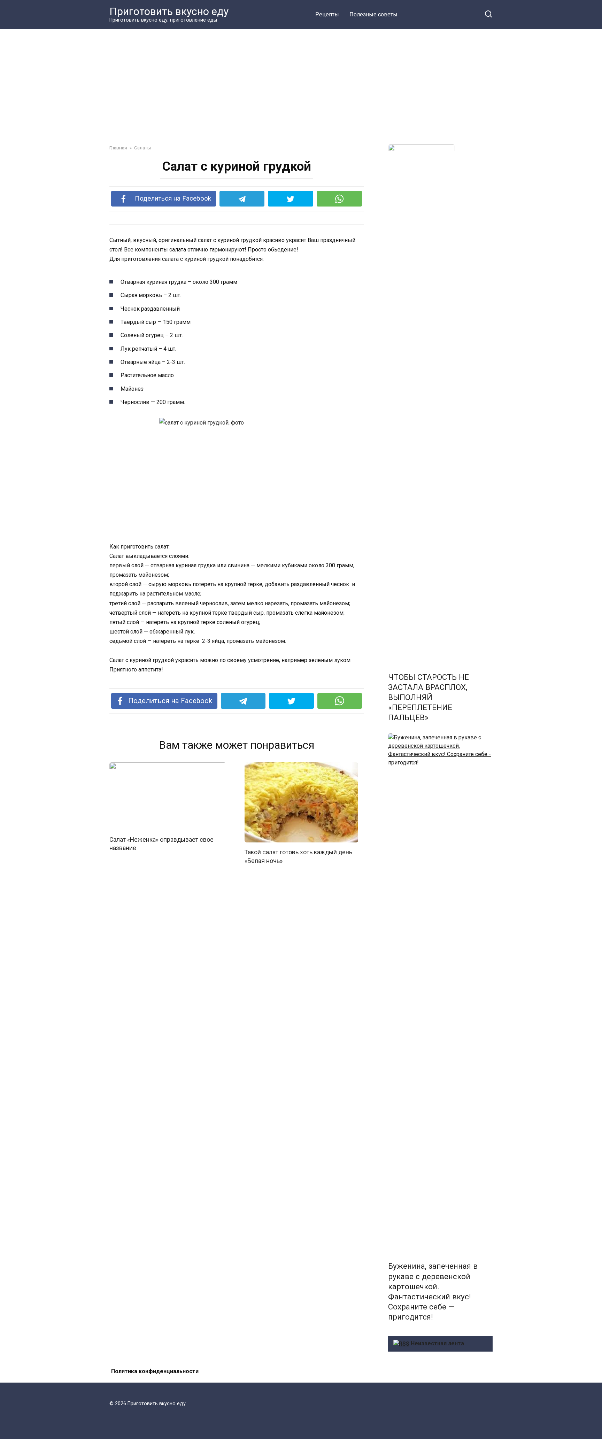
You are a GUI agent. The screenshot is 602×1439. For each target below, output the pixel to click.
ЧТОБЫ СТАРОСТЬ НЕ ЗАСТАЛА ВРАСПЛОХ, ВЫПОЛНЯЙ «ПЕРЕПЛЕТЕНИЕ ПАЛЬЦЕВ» (428, 697)
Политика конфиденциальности (155, 1371)
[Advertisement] (301, 81)
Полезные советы (373, 14)
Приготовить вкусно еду (169, 11)
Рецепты (327, 14)
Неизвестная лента (437, 1343)
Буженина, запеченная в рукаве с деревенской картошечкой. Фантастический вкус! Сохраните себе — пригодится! (433, 1292)
